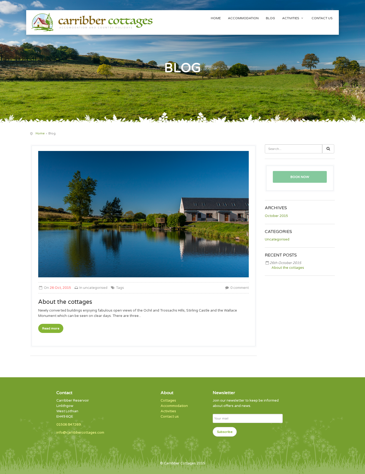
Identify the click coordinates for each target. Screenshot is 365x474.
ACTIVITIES (291, 18)
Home (216, 18)
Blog (270, 18)
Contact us (170, 416)
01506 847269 (68, 424)
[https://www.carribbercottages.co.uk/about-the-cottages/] (143, 214)
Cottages (168, 400)
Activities (168, 411)
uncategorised (95, 288)
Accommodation (243, 18)
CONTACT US (322, 18)
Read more (50, 328)
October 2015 (276, 216)
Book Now (299, 177)
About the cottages (287, 268)
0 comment (239, 288)
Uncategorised (277, 239)
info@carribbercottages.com (80, 432)
